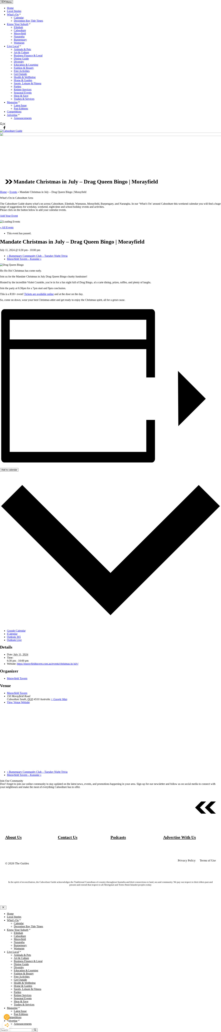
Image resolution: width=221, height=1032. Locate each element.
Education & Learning (26, 64)
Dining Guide (21, 58)
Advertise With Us (179, 837)
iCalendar (12, 633)
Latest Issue (20, 105)
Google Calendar (16, 630)
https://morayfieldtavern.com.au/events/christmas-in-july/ (47, 663)
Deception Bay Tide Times (28, 20)
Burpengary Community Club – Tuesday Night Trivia (37, 255)
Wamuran (19, 42)
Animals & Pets (22, 49)
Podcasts (118, 837)
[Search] (35, 1030)
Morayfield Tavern (17, 678)
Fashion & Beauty (24, 67)
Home (10, 8)
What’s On (13, 14)
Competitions (14, 111)
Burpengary (20, 39)
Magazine (12, 102)
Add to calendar (9, 469)
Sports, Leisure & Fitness (27, 83)
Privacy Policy (187, 860)
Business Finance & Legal (28, 55)
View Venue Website (18, 702)
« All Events (6, 227)
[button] (3, 124)
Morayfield (20, 33)
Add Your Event (9, 215)
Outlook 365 (14, 636)
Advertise (12, 115)
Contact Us (67, 837)
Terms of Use (208, 860)
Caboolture (20, 30)
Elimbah (18, 27)
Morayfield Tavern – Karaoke (24, 258)
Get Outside (20, 74)
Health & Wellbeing (25, 77)
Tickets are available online (39, 294)
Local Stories (14, 11)
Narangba (19, 36)
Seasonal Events (23, 92)
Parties (17, 86)
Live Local (13, 46)
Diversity (19, 61)
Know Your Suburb (17, 24)
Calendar (19, 17)
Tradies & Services (24, 98)
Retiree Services (22, 89)
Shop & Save (21, 95)
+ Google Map (59, 699)
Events (13, 192)
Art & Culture (21, 52)
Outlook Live (14, 640)
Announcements (23, 118)
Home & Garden (23, 80)
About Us (13, 837)
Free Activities (22, 71)
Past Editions (21, 108)
